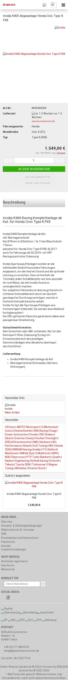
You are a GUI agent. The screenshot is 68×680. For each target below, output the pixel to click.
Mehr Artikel (12, 412)
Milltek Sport (28, 453)
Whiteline (20, 468)
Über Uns (6, 521)
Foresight (51, 438)
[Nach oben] (57, 674)
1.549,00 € (34, 504)
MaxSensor (12, 453)
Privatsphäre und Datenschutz (20, 537)
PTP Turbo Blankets (38, 456)
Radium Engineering (17, 460)
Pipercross (18, 456)
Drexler (34, 434)
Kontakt (6, 545)
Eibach (9, 438)
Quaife (57, 456)
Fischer (39, 438)
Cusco (9, 430)
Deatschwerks (23, 430)
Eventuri (20, 438)
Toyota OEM (22, 464)
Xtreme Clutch (37, 468)
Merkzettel (8, 569)
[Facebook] (3, 598)
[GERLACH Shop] (7, 4)
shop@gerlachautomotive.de (21, 650)
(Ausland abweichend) (43, 121)
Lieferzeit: (9, 113)
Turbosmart (39, 464)
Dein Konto (7, 565)
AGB (3, 533)
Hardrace (45, 441)
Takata (9, 464)
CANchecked (49, 426)
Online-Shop (7, 666)
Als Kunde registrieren (14, 561)
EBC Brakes (47, 434)
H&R (35, 441)
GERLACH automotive (18, 441)
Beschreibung (14, 202)
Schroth (55, 460)
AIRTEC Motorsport (28, 426)
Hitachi (27, 445)
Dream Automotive (16, 434)
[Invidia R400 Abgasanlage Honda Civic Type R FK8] (34, 53)
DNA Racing (41, 430)
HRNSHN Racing (21, 449)
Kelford (52, 449)
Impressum (8, 541)
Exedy (30, 438)
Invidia (37, 449)
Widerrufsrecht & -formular (17, 529)
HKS (51, 445)
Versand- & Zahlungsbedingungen (21, 525)
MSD (55, 453)
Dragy (52, 430)
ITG (44, 449)
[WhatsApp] (13, 598)
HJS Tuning (40, 445)
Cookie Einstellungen (13, 549)
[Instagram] (7, 598)
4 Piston (10, 426)
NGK (7, 456)
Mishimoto (43, 453)
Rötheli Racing (39, 460)
